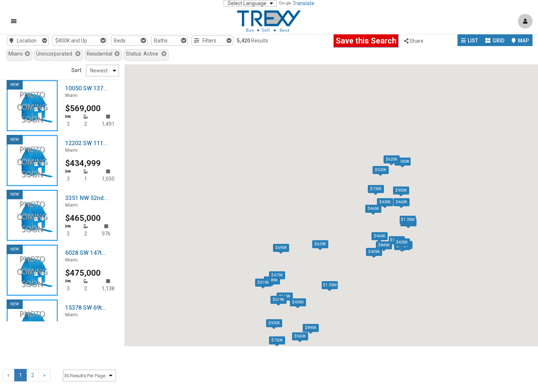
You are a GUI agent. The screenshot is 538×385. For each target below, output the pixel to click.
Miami (16, 54)
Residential (101, 54)
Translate (303, 3)
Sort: (76, 70)
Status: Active (143, 54)
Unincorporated (55, 54)
